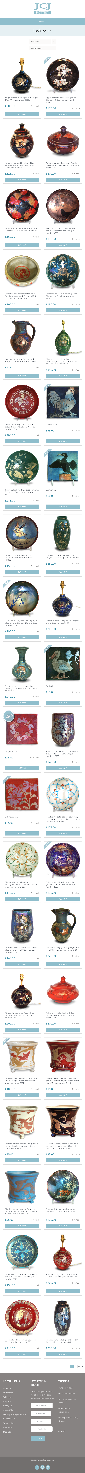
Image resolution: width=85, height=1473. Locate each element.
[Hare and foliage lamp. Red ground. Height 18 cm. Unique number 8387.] (63, 1252)
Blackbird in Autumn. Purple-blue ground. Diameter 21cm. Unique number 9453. (60, 230)
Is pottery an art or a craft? (67, 1401)
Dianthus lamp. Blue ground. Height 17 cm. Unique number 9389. (63, 622)
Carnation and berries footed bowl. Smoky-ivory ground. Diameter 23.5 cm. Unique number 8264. (20, 296)
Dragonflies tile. (11, 751)
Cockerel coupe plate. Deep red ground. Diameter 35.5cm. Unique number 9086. (20, 426)
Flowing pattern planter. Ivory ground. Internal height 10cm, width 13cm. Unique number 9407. (21, 1146)
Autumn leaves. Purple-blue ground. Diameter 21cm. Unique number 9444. (22, 229)
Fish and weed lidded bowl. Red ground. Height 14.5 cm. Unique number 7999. (60, 1015)
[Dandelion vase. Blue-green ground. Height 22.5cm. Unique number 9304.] (63, 533)
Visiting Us (7, 1405)
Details (22, 768)
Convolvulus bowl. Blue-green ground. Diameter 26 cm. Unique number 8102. (22, 492)
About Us (7, 1388)
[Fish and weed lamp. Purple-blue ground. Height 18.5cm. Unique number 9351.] (22, 991)
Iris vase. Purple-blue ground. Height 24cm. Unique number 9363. (62, 1341)
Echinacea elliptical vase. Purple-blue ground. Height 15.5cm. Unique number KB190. (62, 753)
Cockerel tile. (51, 424)
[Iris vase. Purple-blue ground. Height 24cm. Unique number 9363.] (63, 1318)
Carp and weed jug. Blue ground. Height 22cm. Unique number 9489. (21, 360)
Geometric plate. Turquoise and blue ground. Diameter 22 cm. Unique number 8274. (21, 1276)
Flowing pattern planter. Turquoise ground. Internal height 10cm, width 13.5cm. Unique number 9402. (21, 1211)
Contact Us (8, 1410)
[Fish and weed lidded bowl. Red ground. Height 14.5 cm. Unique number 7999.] (63, 991)
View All (61, 1431)
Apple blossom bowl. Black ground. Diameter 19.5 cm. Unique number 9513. (61, 100)
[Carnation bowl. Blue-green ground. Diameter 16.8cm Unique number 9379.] (63, 272)
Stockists (7, 1432)
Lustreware (8, 1392)
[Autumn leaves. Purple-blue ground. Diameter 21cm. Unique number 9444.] (22, 206)
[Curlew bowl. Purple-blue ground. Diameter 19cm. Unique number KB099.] (22, 533)
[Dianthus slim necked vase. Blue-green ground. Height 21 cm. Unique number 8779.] (22, 664)
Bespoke (7, 1401)
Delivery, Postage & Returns (15, 1414)
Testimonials (8, 1423)
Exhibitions (8, 1427)
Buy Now (22, 114)
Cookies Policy (9, 1418)
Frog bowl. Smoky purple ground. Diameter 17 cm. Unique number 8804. (60, 1211)
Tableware (7, 1397)
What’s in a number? (67, 1393)
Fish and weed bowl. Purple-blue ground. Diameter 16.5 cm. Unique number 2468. (61, 884)
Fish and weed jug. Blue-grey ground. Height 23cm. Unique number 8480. (62, 949)
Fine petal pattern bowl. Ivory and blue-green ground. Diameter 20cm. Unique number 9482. (21, 884)
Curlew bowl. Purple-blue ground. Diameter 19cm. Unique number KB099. (20, 557)
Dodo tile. (50, 686)
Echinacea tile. (11, 817)
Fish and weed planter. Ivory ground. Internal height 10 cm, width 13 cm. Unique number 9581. (21, 1080)
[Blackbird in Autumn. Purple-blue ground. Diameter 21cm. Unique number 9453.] (63, 206)
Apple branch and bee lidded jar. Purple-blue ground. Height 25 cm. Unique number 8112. (20, 165)
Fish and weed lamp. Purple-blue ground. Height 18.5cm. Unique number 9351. (19, 1015)
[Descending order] (54, 41)
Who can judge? (65, 1388)
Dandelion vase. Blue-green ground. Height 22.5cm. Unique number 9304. (62, 556)
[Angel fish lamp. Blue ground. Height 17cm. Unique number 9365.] (22, 75)
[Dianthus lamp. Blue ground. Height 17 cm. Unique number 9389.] (63, 598)
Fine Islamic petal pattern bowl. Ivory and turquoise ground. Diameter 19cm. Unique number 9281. (63, 819)
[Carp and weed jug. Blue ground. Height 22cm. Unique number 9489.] (22, 337)
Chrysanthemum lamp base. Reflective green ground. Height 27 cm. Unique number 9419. (61, 361)
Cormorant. (51, 490)
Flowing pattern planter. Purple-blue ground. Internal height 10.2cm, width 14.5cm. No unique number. (62, 1146)
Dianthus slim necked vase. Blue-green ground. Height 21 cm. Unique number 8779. (21, 688)
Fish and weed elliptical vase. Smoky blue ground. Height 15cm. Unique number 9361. (21, 950)
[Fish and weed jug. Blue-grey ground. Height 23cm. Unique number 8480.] (63, 925)
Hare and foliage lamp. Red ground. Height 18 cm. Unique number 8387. (62, 1275)
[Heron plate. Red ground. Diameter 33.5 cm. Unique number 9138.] (22, 1318)
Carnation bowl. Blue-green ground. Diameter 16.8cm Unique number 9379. (61, 296)
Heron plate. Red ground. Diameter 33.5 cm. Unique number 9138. (20, 1341)
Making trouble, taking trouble (68, 1419)
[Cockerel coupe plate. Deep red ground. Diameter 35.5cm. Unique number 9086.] (22, 402)
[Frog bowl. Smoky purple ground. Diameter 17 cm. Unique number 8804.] (63, 1187)
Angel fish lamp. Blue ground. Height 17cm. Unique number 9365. (21, 99)
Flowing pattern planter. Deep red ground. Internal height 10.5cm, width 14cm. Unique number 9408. (62, 1080)
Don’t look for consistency (65, 1410)
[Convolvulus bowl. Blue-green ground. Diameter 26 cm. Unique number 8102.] (22, 468)
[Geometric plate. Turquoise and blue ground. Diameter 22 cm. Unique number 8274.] (22, 1252)
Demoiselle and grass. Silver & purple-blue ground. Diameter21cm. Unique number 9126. (21, 623)
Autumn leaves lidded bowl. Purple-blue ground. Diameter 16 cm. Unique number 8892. (62, 165)
